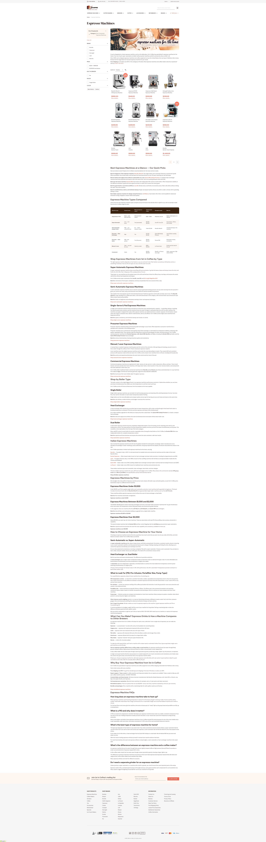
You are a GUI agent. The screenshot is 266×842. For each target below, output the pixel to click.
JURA (119, 796)
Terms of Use (167, 796)
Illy (103, 819)
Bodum (104, 796)
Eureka (104, 814)
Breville (104, 798)
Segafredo (136, 801)
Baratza (104, 794)
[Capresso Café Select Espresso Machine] (153, 81)
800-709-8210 (102, 1)
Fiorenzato (105, 816)
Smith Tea (136, 803)
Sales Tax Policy (152, 803)
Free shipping (92, 1)
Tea (88, 803)
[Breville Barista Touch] (119, 139)
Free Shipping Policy (153, 805)
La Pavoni (120, 801)
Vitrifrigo (136, 807)
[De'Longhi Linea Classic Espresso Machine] (153, 110)
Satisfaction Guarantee (154, 810)
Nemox (119, 814)
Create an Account (175, 1)
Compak (104, 807)
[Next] (177, 162)
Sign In (166, 1)
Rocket (135, 798)
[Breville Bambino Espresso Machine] (119, 110)
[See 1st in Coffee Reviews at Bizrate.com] (107, 833)
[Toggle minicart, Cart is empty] (177, 8)
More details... (114, 98)
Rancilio (136, 796)
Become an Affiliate (169, 801)
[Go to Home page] (92, 7)
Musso (119, 812)
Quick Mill (136, 794)
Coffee (129, 13)
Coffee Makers (107, 13)
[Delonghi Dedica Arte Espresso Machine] (170, 81)
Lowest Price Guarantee (154, 807)
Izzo (119, 794)
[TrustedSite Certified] (115, 833)
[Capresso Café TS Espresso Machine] (170, 110)
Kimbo (119, 798)
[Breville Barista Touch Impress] (170, 139)
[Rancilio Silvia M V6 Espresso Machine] (119, 81)
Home (88, 17)
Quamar (120, 819)
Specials (174, 13)
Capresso (104, 803)
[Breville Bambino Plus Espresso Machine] (136, 110)
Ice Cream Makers (91, 812)
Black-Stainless (91, 89)
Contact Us (151, 794)
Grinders (119, 13)
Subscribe (173, 779)
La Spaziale (121, 803)
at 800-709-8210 (118, 63)
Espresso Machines (92, 13)
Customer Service (153, 801)
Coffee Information (153, 812)
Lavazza (120, 805)
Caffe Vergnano (106, 801)
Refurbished (152, 13)
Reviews (150, 798)
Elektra (104, 812)
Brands (163, 13)
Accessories (140, 13)
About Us (150, 796)
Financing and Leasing (169, 794)
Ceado (104, 805)
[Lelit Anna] (153, 139)
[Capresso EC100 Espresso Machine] (136, 81)
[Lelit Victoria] (136, 139)
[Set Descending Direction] (125, 70)
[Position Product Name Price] (119, 70)
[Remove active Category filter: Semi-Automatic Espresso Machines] (89, 34)
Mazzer (120, 810)
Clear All (89, 40)
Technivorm (137, 805)
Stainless (97, 89)
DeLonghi (104, 810)
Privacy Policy (167, 798)
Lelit (119, 807)
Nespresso (120, 816)
